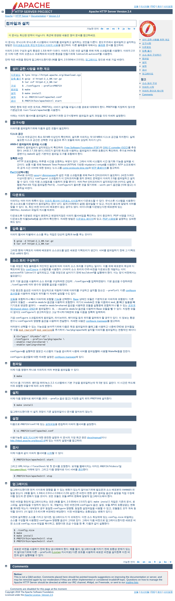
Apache (9, 16)
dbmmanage (49, 175)
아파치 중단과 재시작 (153, 90)
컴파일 (145, 58)
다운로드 (146, 47)
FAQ (153, 6)
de (102, 28)
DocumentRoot (18, 469)
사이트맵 (168, 6)
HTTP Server (21, 16)
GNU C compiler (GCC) (115, 147)
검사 (144, 70)
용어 (159, 6)
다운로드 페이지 (84, 218)
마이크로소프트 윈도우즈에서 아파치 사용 (35, 45)
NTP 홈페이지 (99, 167)
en (108, 28)
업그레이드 (91, 59)
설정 (144, 66)
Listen (56, 552)
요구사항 (146, 43)
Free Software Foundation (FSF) (82, 147)
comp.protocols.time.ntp (76, 167)
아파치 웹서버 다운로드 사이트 (61, 200)
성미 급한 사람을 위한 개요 (155, 39)
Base (76, 299)
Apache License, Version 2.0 (38, 595)
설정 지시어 (29, 437)
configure (32, 269)
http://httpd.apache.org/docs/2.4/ (27, 440)
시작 (49, 453)
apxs (36, 175)
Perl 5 (13, 172)
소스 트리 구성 (149, 83)
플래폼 (101, 45)
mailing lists (132, 582)
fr (118, 28)
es (113, 28)
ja (123, 28)
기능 (56, 299)
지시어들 (144, 6)
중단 (80, 469)
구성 (13, 85)
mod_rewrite (26, 330)
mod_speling (44, 330)
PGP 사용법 (109, 218)
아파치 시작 (148, 87)
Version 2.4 (54, 16)
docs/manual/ (94, 437)
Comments (147, 94)
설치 (144, 62)
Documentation (38, 16)
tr (134, 28)
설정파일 (50, 424)
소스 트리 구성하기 (151, 55)
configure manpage (96, 321)
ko (129, 28)
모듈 (136, 6)
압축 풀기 (147, 51)
